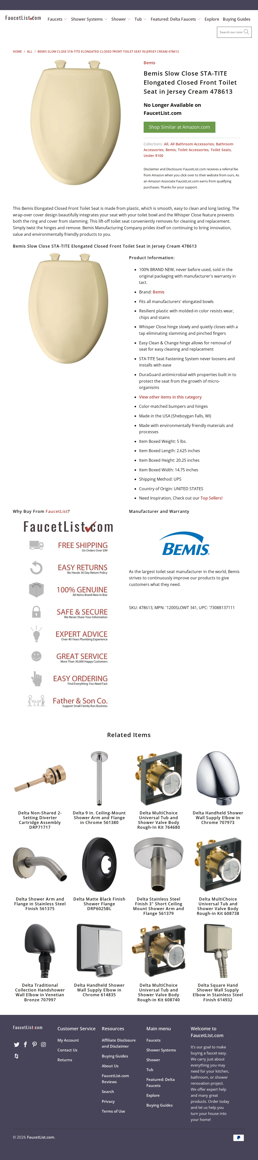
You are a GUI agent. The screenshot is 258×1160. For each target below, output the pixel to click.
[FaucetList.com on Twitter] (16, 1045)
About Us (110, 1065)
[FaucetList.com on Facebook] (25, 1045)
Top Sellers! (211, 498)
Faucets (55, 19)
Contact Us (67, 1049)
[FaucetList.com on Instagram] (43, 1045)
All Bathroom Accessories (192, 144)
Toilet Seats (221, 149)
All (166, 144)
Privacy (108, 1101)
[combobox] (234, 32)
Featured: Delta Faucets (173, 19)
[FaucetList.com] (23, 18)
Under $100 (153, 155)
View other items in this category (170, 397)
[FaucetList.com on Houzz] (16, 1056)
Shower (119, 19)
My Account (68, 1040)
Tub (139, 19)
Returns (64, 1059)
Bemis (149, 62)
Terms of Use (113, 1111)
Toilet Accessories (193, 149)
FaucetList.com (40, 1137)
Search (108, 1091)
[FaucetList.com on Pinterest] (35, 1045)
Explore (212, 19)
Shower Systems (87, 19)
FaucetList (57, 511)
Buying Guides (236, 19)
